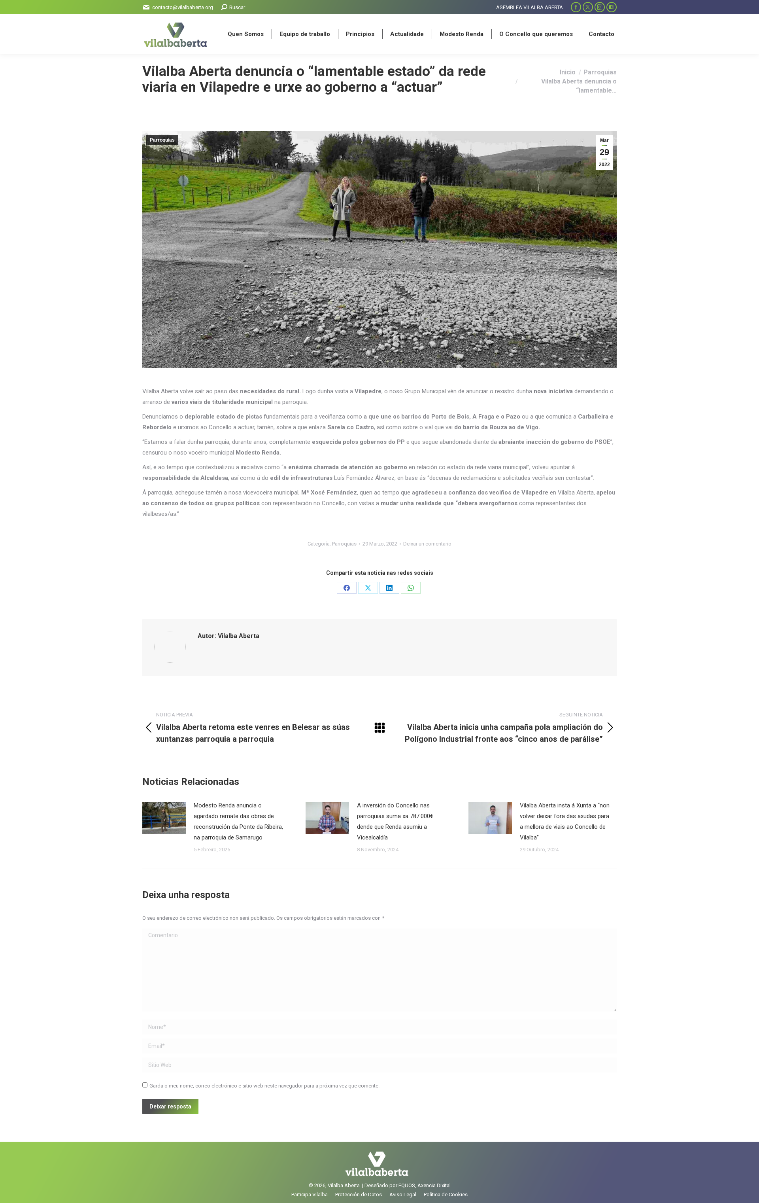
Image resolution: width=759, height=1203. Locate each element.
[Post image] (164, 818)
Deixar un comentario (427, 544)
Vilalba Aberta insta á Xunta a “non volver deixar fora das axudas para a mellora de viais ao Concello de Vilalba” (565, 821)
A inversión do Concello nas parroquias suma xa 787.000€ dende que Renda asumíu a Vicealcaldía (395, 821)
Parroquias (162, 140)
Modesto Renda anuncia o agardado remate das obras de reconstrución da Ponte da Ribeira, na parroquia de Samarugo (238, 821)
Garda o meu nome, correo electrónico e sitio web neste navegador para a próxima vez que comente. (264, 1086)
